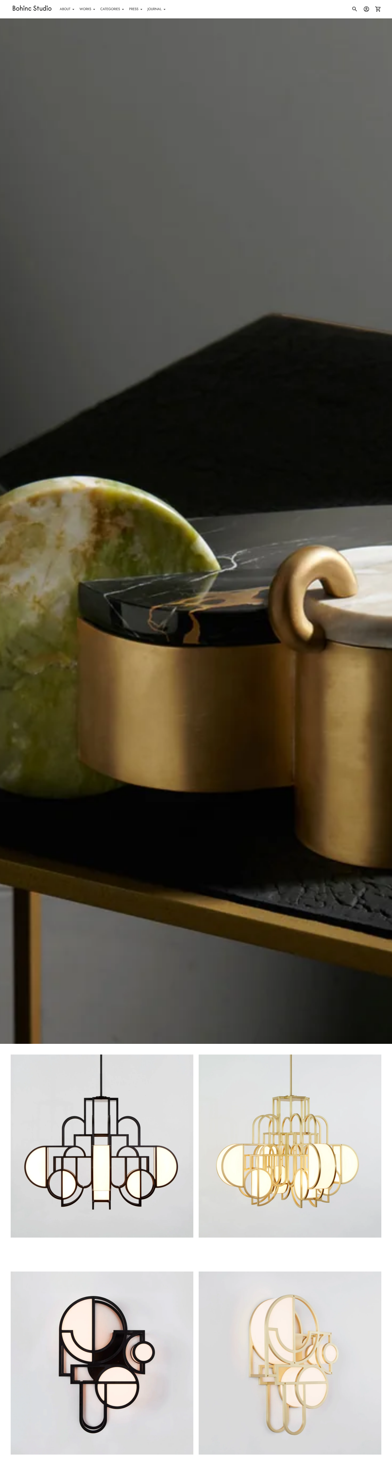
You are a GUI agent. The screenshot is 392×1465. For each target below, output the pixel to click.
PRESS (133, 8)
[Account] (366, 9)
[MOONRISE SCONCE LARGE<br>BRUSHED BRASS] (290, 1363)
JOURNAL (154, 8)
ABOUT (65, 8)
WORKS (85, 8)
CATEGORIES (110, 8)
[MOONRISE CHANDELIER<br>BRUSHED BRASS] (290, 1146)
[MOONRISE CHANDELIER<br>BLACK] (102, 1146)
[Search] (355, 9)
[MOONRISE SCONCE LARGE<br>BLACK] (102, 1363)
